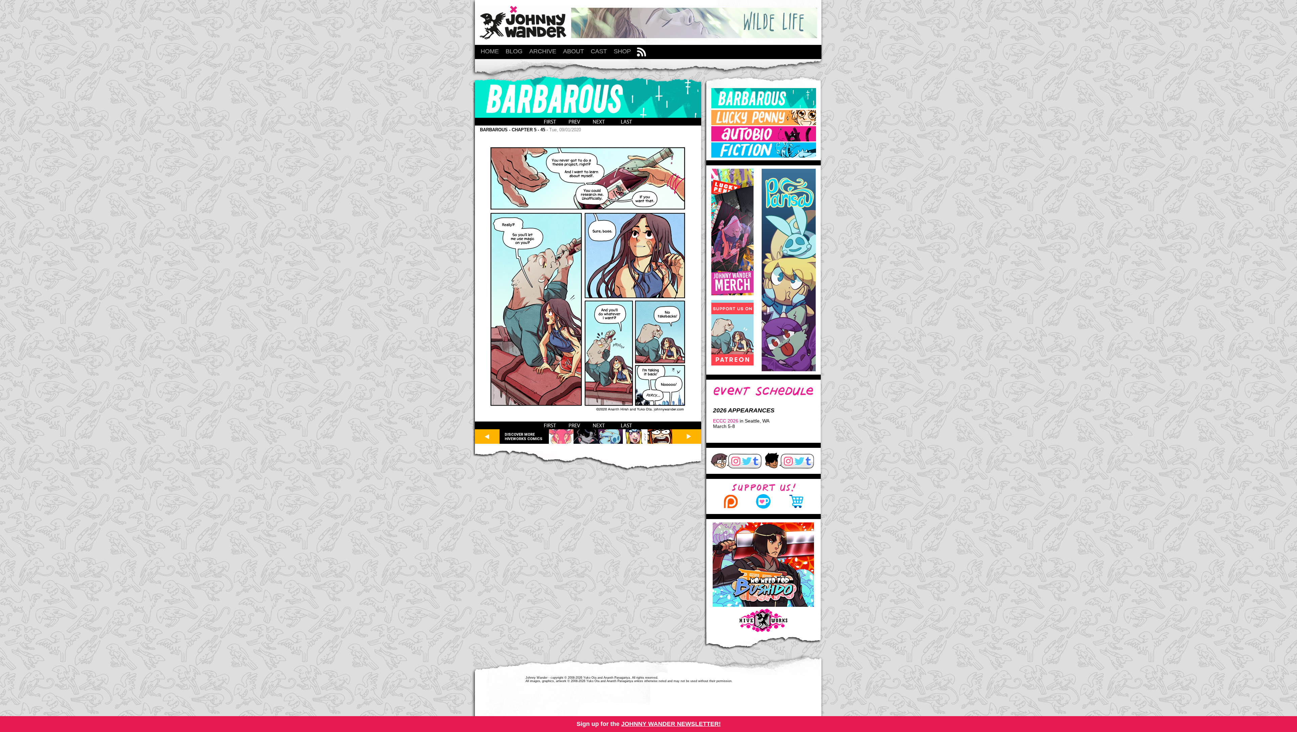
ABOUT (573, 51)
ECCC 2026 (725, 421)
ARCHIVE (542, 51)
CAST (599, 51)
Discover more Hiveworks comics (523, 436)
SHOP (622, 51)
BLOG (514, 51)
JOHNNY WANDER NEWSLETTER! (671, 724)
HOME (490, 51)
